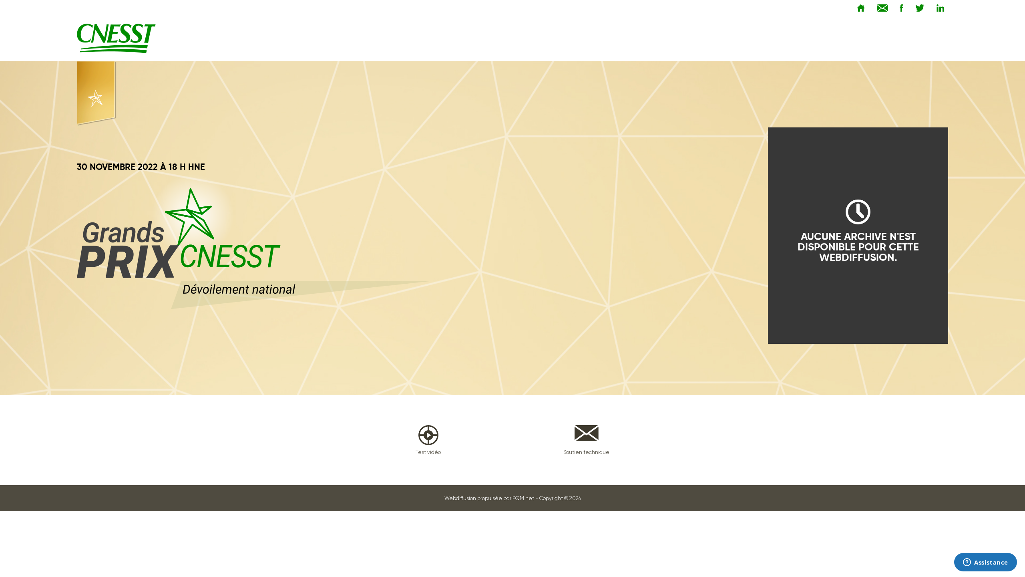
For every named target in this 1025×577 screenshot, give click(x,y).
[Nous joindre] (880, 7)
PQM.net (523, 498)
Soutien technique (586, 452)
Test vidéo (428, 452)
